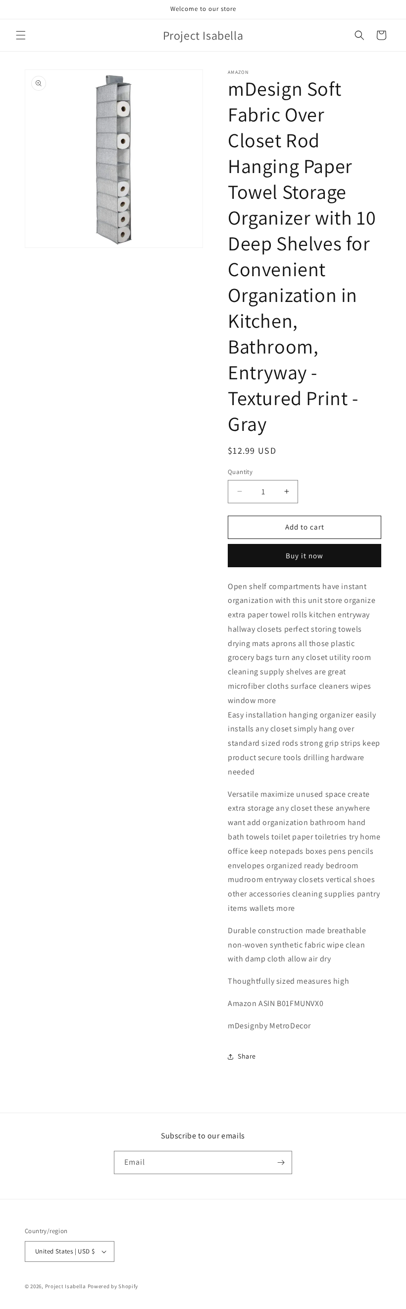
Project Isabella (65, 1286)
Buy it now (304, 555)
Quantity (240, 472)
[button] (21, 35)
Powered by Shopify (113, 1286)
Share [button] (247, 1056)
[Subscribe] (281, 1162)
